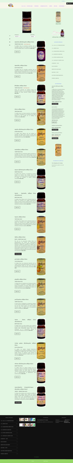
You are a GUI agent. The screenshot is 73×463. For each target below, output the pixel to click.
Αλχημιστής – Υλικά (55, 63)
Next (66, 17)
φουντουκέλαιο (54, 107)
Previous (50, 17)
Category (17, 34)
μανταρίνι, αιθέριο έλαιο (21, 259)
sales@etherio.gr (67, 422)
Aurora (33, 461)
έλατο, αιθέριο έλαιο (20, 109)
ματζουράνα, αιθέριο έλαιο (22, 299)
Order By (32, 34)
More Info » (32, 48)
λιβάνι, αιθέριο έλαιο (20, 237)
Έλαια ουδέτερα (55, 66)
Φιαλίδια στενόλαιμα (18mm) (57, 125)
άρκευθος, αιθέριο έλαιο (21, 65)
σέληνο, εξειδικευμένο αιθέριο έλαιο (24, 363)
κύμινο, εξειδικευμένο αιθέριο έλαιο (24, 169)
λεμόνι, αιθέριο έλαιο (20, 217)
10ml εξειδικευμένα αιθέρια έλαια (58, 51)
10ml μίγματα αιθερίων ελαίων (57, 57)
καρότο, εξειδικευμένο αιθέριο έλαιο (24, 129)
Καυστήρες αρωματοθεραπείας (57, 75)
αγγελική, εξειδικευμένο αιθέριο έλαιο (24, 42)
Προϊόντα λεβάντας (55, 78)
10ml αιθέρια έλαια (55, 48)
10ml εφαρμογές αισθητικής (57, 54)
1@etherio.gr (66, 421)
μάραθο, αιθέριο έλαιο (20, 279)
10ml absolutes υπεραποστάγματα (58, 45)
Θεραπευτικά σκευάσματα (56, 69)
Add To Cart (17, 51)
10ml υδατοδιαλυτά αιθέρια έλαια (58, 60)
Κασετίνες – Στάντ (55, 72)
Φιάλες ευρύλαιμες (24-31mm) (57, 132)
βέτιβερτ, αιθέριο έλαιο (21, 85)
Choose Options (18, 253)
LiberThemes (45, 461)
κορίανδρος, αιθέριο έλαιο (21, 149)
